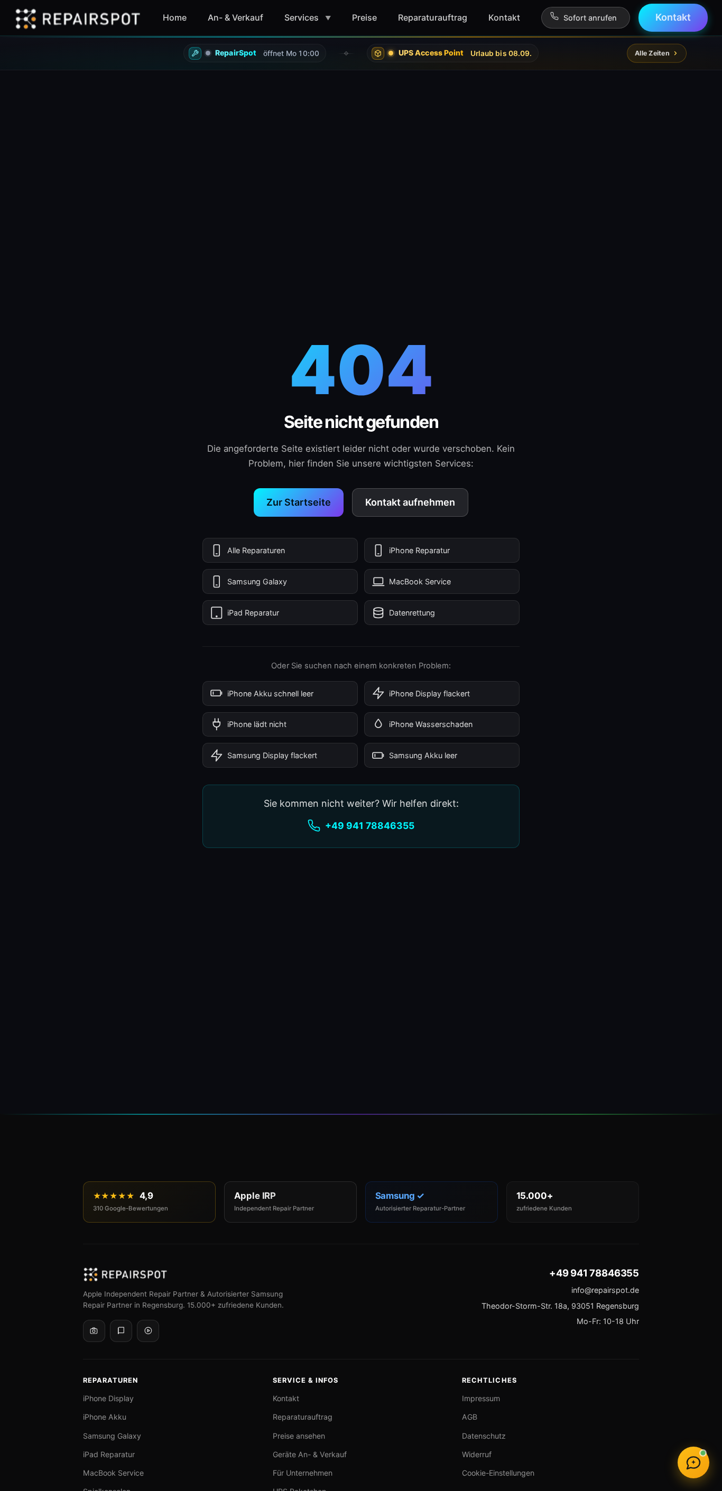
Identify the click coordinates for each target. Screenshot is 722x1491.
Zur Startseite (298, 502)
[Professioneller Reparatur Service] (77, 18)
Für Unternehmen (302, 1472)
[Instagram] (94, 1331)
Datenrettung (412, 612)
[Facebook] (121, 1331)
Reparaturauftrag (302, 1416)
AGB (469, 1416)
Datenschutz (484, 1435)
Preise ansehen (299, 1435)
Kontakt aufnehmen (410, 502)
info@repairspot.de (605, 1289)
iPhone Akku (104, 1416)
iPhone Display (108, 1398)
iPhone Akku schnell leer (270, 693)
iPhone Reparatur (419, 550)
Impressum (481, 1398)
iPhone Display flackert (429, 693)
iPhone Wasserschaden (431, 724)
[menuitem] (175, 17)
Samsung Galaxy (257, 581)
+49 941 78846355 (369, 825)
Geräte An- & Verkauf (310, 1454)
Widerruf (477, 1454)
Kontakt (286, 1398)
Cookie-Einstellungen (498, 1472)
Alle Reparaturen (256, 550)
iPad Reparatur (253, 612)
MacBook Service (420, 581)
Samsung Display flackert (272, 755)
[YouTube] (148, 1331)
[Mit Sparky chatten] (693, 1462)
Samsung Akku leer (423, 755)
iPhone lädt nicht (256, 724)
